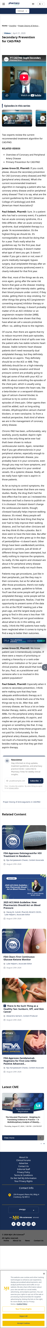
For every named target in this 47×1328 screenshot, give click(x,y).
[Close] (44, 1273)
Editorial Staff (23, 1169)
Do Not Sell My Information (23, 1178)
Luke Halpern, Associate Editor (17, 914)
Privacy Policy (23, 1172)
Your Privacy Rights (23, 1181)
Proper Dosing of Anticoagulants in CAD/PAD (21, 802)
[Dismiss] (43, 641)
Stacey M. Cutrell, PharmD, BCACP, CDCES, (23, 912)
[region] (23, 1299)
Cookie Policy (22, 1304)
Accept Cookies (23, 1323)
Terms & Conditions (23, 1175)
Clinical (21, 11)
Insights (12, 25)
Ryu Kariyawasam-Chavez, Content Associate (25, 860)
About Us (23, 1157)
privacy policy (14, 788)
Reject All (23, 1316)
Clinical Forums (23, 1160)
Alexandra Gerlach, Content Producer (22, 1016)
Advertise (23, 1163)
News (27, 1240)
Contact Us (23, 1166)
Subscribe (34, 781)
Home (4, 25)
